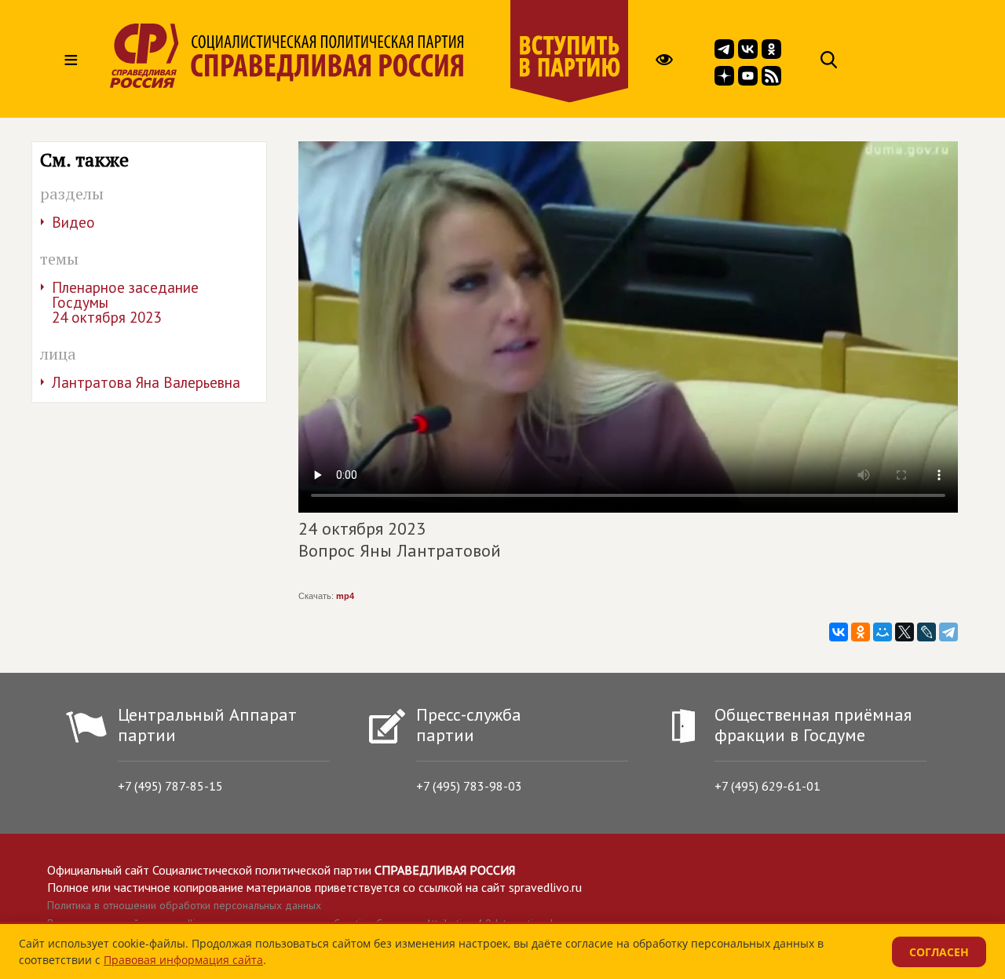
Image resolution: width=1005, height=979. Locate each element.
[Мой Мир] (882, 632)
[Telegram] (948, 632)
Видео (73, 222)
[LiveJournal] (926, 632)
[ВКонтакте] (838, 632)
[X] (904, 632)
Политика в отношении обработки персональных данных (184, 905)
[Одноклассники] (860, 632)
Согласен (939, 951)
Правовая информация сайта (183, 959)
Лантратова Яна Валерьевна (146, 382)
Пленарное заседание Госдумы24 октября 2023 (125, 302)
